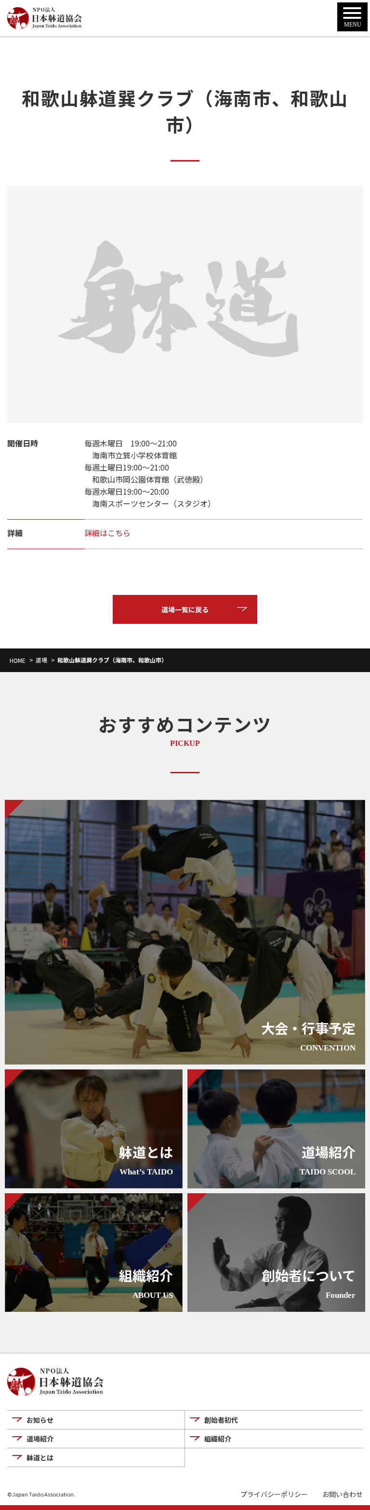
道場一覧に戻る (185, 609)
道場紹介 (39, 1438)
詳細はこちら (107, 533)
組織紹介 (217, 1438)
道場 (41, 660)
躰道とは (39, 1457)
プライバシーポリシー (274, 1494)
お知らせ (39, 1420)
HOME (18, 660)
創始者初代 (221, 1420)
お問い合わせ (342, 1494)
